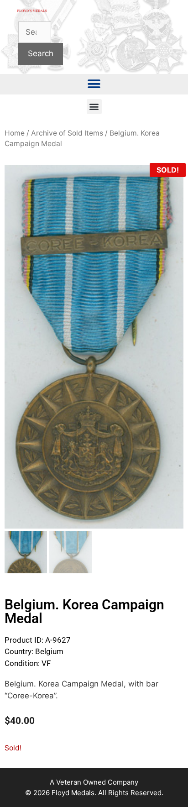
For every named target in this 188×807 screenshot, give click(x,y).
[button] (94, 84)
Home (15, 133)
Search (40, 53)
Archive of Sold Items (67, 133)
